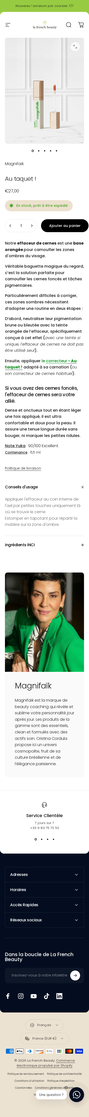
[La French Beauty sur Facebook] (8, 996)
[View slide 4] (53, 839)
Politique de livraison (23, 468)
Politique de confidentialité (64, 1074)
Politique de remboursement (25, 1074)
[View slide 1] (36, 839)
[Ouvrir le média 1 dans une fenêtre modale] (75, 47)
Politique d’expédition (61, 1081)
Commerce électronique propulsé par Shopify (46, 1063)
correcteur (56, 361)
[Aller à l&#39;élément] (33, 151)
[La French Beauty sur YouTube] (34, 996)
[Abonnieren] (75, 975)
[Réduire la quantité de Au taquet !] (10, 225)
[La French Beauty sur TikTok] (46, 996)
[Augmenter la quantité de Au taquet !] (31, 225)
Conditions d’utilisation (29, 1081)
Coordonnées (23, 1088)
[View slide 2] (41, 839)
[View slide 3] (47, 839)
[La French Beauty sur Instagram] (21, 996)
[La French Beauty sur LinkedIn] (59, 996)
